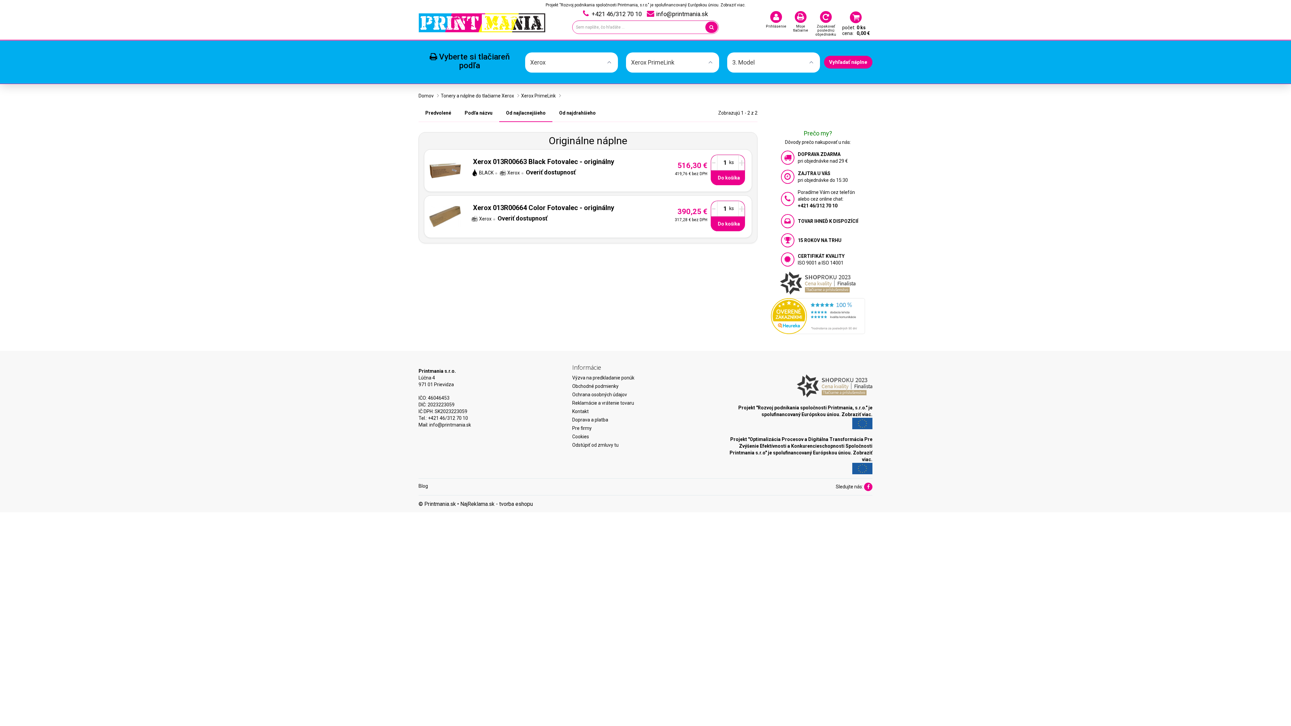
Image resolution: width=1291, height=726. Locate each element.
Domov (426, 95)
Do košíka (729, 177)
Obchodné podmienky (595, 386)
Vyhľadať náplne (848, 62)
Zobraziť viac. (733, 5)
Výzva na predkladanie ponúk (603, 377)
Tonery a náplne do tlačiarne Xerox (477, 95)
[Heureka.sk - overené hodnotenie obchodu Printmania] (818, 315)
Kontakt (580, 411)
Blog (423, 486)
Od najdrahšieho (577, 113)
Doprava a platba (590, 419)
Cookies (580, 436)
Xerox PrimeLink (538, 95)
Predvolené (438, 113)
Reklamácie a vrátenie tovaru (603, 403)
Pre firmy (582, 428)
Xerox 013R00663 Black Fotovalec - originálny (543, 162)
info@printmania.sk (450, 425)
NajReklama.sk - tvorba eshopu (496, 504)
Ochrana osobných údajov (599, 394)
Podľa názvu (479, 113)
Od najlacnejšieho (526, 113)
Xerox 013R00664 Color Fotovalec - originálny (543, 208)
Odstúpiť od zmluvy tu (595, 445)
